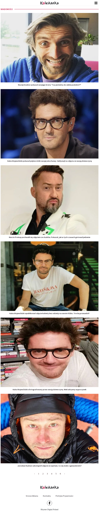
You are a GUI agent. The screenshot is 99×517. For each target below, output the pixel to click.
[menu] (96, 3)
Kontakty (47, 496)
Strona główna (32, 496)
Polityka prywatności (64, 496)
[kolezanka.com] (49, 3)
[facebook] (49, 503)
